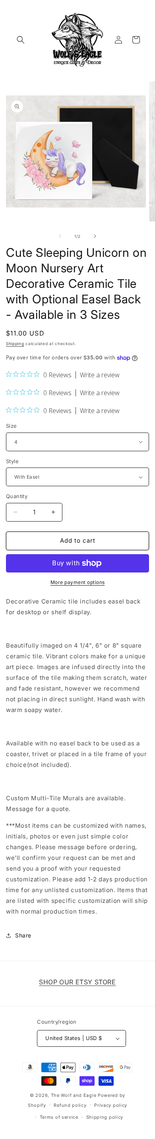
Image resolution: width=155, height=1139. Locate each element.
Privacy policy (110, 1105)
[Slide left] (60, 236)
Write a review (100, 374)
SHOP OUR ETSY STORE (77, 982)
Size (11, 426)
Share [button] (23, 935)
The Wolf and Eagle (74, 1095)
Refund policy (70, 1105)
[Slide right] (95, 236)
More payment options (77, 582)
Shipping (15, 343)
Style (12, 461)
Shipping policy (105, 1117)
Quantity (16, 496)
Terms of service (59, 1117)
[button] (20, 40)
